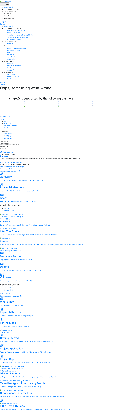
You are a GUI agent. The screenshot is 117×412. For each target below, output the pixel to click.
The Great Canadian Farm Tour (18, 37)
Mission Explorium (13, 33)
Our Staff (10, 70)
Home (2, 119)
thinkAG (10, 44)
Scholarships (8, 134)
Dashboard (8, 26)
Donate (9, 52)
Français (3, 22)
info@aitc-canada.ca (7, 152)
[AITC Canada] (5, 1)
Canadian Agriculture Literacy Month (20, 35)
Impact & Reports (13, 77)
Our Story (10, 63)
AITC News (11, 74)
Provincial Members (14, 66)
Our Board (10, 68)
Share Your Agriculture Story (17, 48)
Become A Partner (13, 50)
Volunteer (10, 55)
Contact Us (11, 59)
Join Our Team (12, 57)
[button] (4, 4)
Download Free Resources (16, 30)
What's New (8, 123)
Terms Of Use (4, 162)
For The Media (12, 79)
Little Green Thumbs (14, 39)
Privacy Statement (16, 162)
